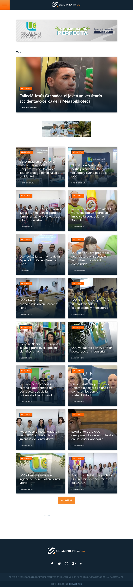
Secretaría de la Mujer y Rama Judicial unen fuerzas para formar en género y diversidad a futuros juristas (40, 214)
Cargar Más (66, 500)
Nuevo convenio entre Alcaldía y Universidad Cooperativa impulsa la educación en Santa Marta (92, 214)
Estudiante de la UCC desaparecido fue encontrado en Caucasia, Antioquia (92, 435)
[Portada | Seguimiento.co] (66, 550)
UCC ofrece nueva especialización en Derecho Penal (38, 304)
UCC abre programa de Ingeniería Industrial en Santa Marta (39, 479)
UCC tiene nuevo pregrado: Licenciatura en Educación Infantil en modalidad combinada (90, 258)
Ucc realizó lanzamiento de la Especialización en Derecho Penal (39, 260)
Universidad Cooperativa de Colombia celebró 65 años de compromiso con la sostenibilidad (91, 389)
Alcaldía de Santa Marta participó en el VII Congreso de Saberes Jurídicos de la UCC (90, 170)
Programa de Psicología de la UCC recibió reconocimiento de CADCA (91, 479)
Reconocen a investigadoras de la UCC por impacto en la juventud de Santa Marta (39, 435)
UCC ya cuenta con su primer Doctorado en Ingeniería (91, 349)
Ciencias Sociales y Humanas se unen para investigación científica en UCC (39, 347)
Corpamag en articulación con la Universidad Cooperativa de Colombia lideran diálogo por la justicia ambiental (39, 169)
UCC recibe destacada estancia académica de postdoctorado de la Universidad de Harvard (36, 389)
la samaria (26, 89)
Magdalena (26, 152)
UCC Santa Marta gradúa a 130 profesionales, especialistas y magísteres (90, 304)
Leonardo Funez (75, 584)
